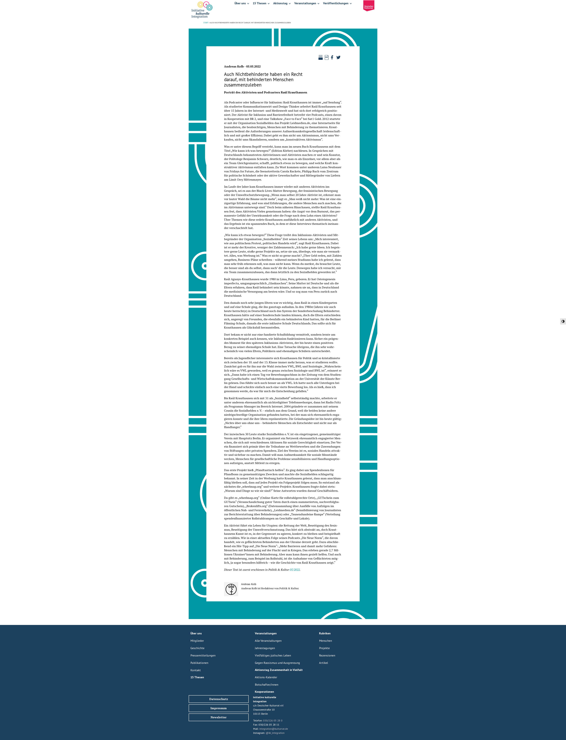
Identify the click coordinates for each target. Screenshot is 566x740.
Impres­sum (218, 708)
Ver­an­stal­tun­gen (266, 633)
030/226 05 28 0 (272, 720)
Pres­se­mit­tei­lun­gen (202, 655)
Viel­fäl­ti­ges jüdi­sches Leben (273, 655)
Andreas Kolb (234, 66)
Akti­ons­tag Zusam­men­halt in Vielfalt (279, 670)
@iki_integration (275, 733)
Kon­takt (195, 670)
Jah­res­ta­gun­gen (265, 648)
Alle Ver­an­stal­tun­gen (268, 641)
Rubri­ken (325, 633)
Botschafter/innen (266, 685)
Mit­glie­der (197, 641)
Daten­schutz (218, 699)
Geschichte (197, 648)
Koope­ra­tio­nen (264, 692)
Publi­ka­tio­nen (199, 663)
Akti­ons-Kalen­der (266, 677)
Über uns (196, 633)
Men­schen (325, 641)
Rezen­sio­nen (327, 655)
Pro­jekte (324, 648)
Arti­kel (323, 663)
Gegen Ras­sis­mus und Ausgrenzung (277, 663)
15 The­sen (197, 677)
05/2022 (295, 570)
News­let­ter (219, 717)
